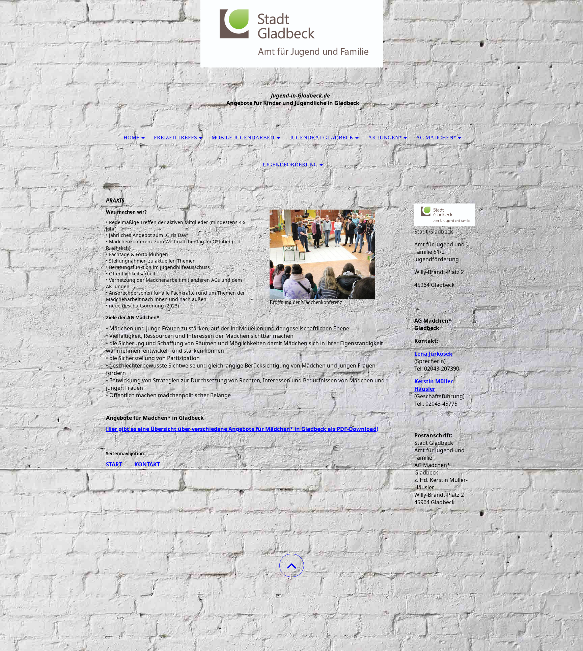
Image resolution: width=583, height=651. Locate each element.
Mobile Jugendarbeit (243, 137)
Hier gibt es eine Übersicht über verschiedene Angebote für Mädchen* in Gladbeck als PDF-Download (241, 429)
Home (131, 137)
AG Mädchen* (436, 137)
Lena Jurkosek (433, 353)
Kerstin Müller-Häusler (434, 385)
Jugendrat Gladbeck (322, 137)
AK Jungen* (385, 137)
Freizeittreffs (175, 137)
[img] (291, 33)
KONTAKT (147, 464)
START (114, 464)
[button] (291, 565)
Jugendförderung (290, 164)
